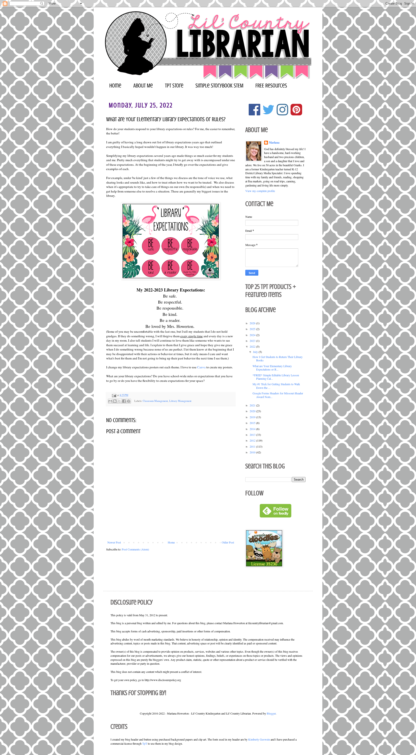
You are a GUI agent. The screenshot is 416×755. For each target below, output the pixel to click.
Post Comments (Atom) (135, 549)
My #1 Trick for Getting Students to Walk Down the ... (276, 385)
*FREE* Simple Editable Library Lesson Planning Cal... (276, 376)
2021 (253, 405)
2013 (253, 435)
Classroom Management (155, 401)
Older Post (228, 542)
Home (115, 85)
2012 (253, 440)
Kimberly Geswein (259, 739)
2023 (253, 341)
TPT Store (174, 85)
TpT (144, 743)
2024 (253, 335)
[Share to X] (119, 401)
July (256, 352)
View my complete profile (260, 191)
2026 (253, 323)
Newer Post (114, 542)
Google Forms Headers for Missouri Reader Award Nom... (278, 394)
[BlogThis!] (114, 401)
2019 (253, 417)
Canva (201, 367)
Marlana (274, 143)
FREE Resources (271, 85)
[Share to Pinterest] (128, 401)
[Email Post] (114, 395)
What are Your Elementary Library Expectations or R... (272, 367)
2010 (253, 452)
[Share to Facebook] (124, 401)
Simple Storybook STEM (219, 85)
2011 (253, 446)
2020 (253, 411)
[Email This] (110, 401)
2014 (253, 429)
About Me (143, 85)
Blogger (271, 713)
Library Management (180, 401)
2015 (253, 423)
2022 (253, 346)
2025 (253, 329)
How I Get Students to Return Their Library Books (278, 358)
